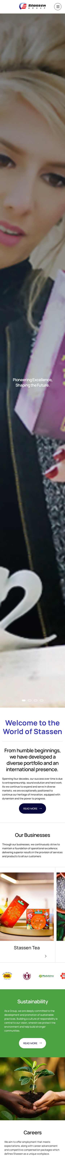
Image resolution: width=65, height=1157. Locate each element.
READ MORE (30, 808)
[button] (23, 700)
